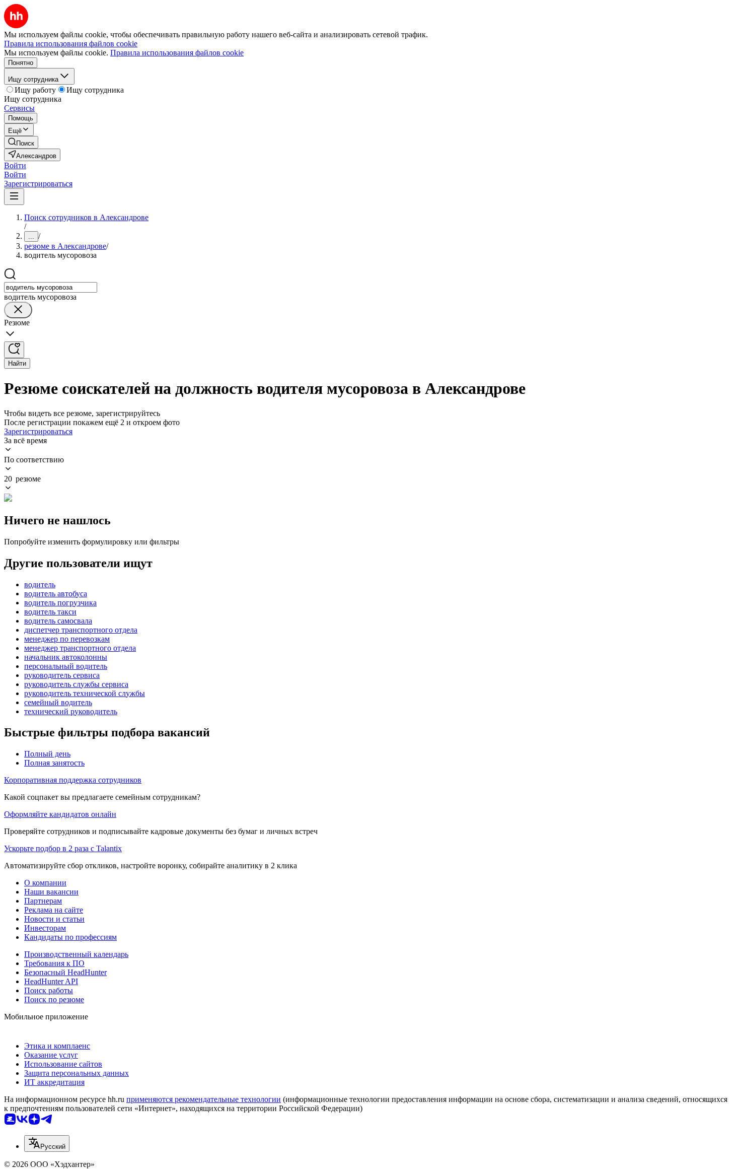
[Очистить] (18, 310)
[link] (21, 142)
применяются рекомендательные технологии (203, 1099)
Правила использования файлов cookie (177, 52)
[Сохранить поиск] (14, 349)
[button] (15, 165)
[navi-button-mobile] (14, 196)
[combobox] (50, 287)
